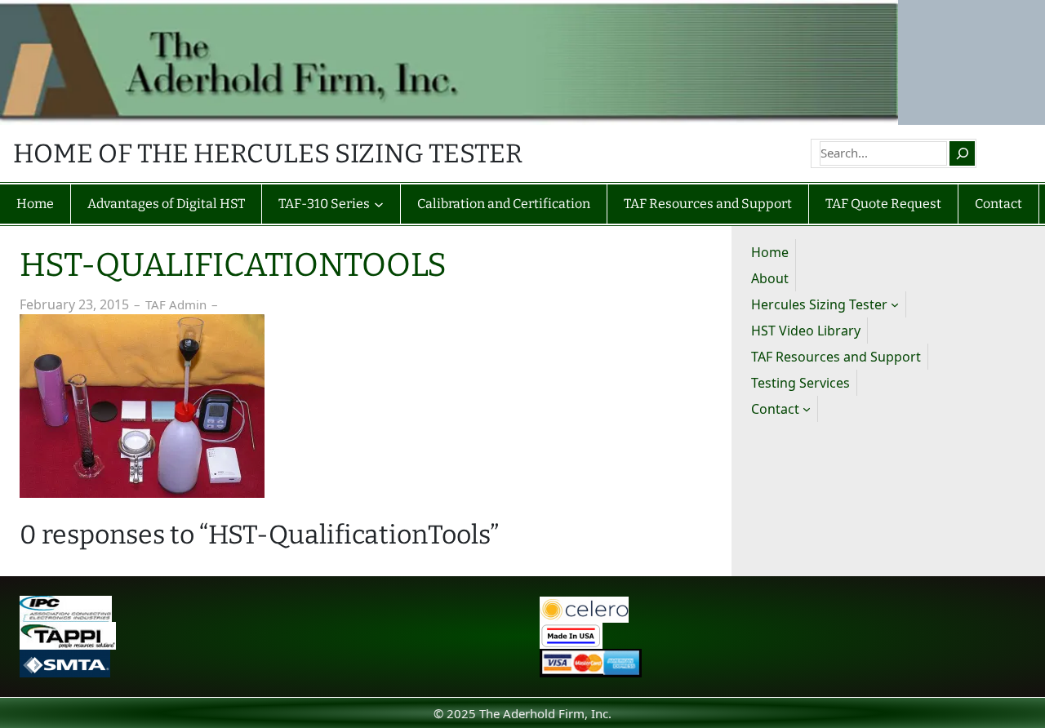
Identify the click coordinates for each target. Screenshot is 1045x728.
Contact (775, 409)
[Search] (961, 153)
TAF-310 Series (324, 203)
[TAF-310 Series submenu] (379, 204)
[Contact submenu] (807, 409)
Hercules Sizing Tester (819, 304)
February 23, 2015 (74, 304)
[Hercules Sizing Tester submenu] (895, 304)
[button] (142, 406)
